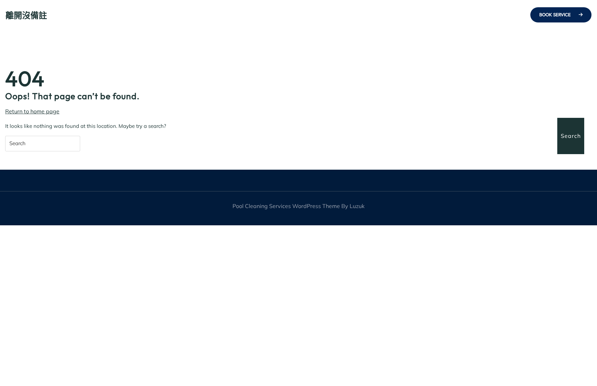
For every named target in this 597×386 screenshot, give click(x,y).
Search (571, 135)
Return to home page (32, 111)
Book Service (555, 14)
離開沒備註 (26, 15)
